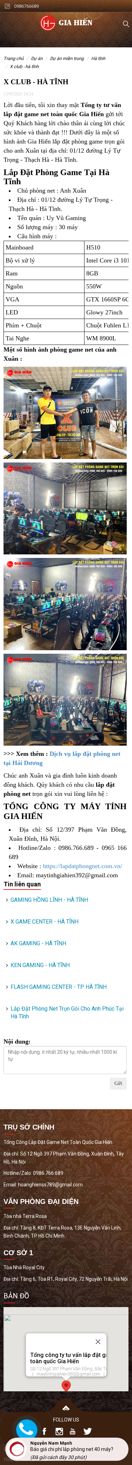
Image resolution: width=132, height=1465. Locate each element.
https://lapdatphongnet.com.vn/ (82, 866)
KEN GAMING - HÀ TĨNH (40, 965)
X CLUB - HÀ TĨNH (24, 66)
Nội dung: (17, 1041)
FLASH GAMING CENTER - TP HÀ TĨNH (59, 987)
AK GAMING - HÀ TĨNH (38, 943)
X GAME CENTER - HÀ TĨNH (44, 921)
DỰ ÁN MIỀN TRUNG (67, 58)
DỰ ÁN (37, 58)
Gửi (118, 1083)
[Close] (97, 1341)
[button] (66, 1387)
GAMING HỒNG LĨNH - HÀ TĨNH (49, 900)
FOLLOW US (66, 1420)
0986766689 (26, 6)
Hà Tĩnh (98, 58)
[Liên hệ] (25, 1428)
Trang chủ (14, 58)
